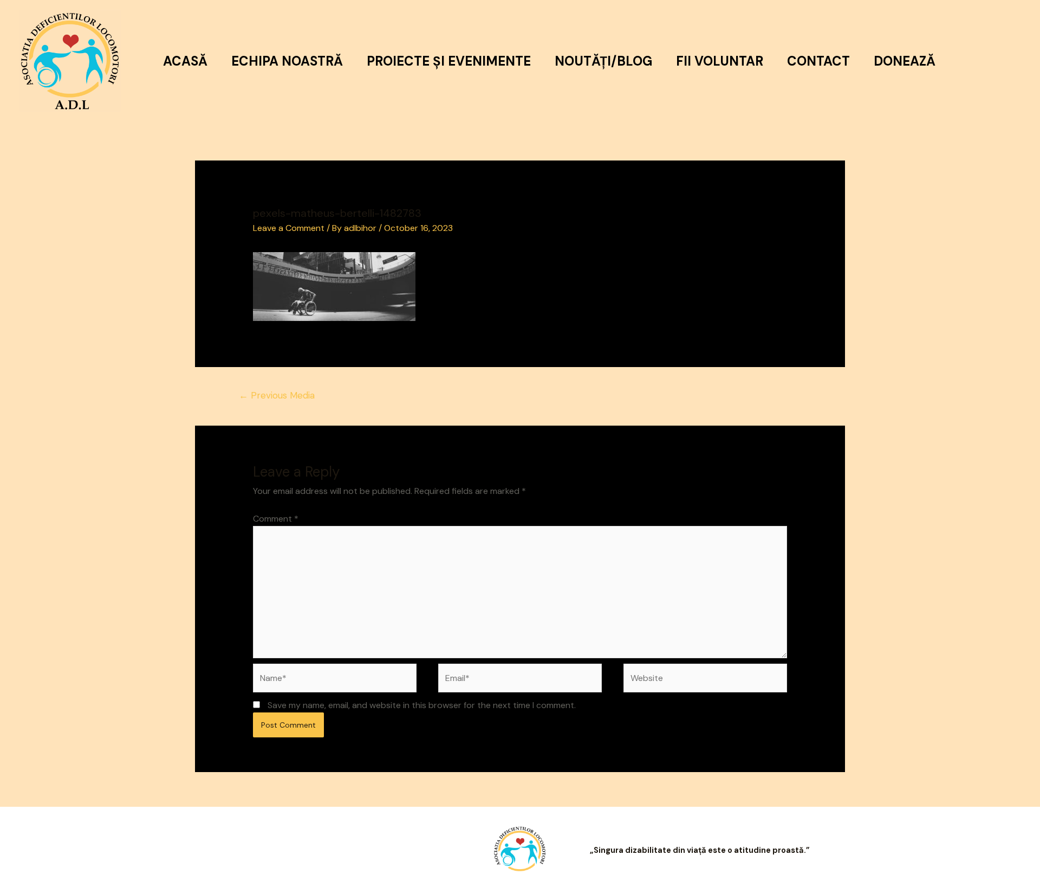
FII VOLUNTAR (719, 61)
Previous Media (277, 395)
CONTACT (818, 61)
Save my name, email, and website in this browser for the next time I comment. (422, 705)
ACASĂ (185, 61)
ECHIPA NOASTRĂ (287, 61)
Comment (275, 518)
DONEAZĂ (904, 61)
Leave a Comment (288, 228)
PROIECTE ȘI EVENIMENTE (449, 61)
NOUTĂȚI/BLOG (603, 61)
